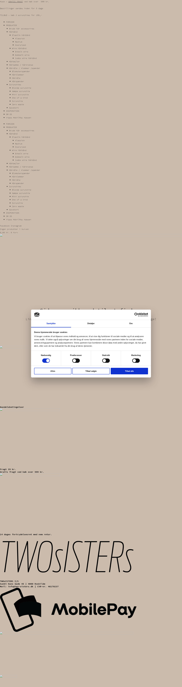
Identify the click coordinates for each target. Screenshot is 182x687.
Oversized (20, 45)
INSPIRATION (12, 111)
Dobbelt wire (22, 55)
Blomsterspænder (21, 71)
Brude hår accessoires (21, 28)
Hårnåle (16, 78)
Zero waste (18, 104)
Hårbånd (13, 32)
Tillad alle (129, 371)
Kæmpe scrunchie (21, 91)
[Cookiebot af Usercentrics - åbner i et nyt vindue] (136, 315)
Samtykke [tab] (51, 323)
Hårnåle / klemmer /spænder (24, 68)
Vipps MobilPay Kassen (18, 117)
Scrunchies (15, 84)
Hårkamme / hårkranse (21, 65)
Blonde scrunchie (21, 88)
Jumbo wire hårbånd (26, 58)
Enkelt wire (21, 51)
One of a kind (20, 97)
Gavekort (14, 107)
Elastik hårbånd (21, 35)
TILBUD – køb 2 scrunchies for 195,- (21, 15)
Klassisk (20, 38)
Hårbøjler (14, 61)
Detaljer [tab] (91, 323)
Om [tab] (131, 323)
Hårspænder (18, 81)
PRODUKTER (11, 25)
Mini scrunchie (20, 94)
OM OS (9, 114)
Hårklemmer (18, 74)
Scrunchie (17, 101)
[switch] (76, 360)
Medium (18, 41)
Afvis (52, 371)
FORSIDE (10, 22)
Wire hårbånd (19, 48)
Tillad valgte (91, 371)
